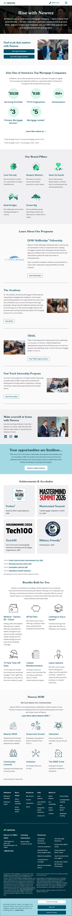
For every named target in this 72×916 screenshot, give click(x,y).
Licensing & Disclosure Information (42, 841)
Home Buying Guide (17, 809)
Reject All (52, 907)
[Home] (9, 3)
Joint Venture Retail (62, 808)
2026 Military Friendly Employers (20, 571)
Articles (28, 800)
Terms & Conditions (44, 847)
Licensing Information (25, 836)
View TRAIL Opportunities (38, 359)
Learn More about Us (35, 131)
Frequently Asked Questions (40, 810)
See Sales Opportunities (19, 57)
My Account (30, 796)
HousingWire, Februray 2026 (18, 567)
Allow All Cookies (52, 912)
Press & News (64, 796)
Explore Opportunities (36, 468)
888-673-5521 (55, 3)
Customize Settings (52, 902)
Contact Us (41, 816)
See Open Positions (19, 51)
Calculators (30, 803)
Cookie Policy (19, 910)
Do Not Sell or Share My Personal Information (61, 864)
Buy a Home (17, 794)
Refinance (7, 792)
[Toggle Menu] (66, 3)
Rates (28, 807)
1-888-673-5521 (9, 851)
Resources (30, 792)
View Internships (11, 397)
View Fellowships (35, 276)
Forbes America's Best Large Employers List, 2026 (26, 560)
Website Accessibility (44, 856)
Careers (51, 813)
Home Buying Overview (18, 801)
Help (39, 792)
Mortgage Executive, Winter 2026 (20, 564)
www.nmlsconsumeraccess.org (26, 888)
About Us (52, 792)
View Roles (9, 321)
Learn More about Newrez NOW (35, 716)
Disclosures (42, 835)
